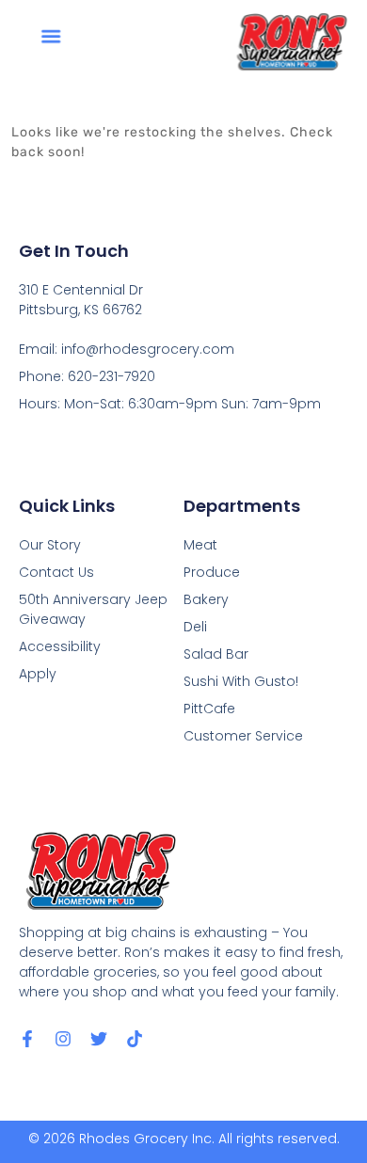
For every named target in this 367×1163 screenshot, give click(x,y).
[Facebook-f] (27, 1038)
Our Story (50, 544)
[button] (50, 35)
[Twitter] (98, 1038)
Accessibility (60, 646)
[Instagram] (63, 1038)
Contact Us (56, 572)
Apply (37, 673)
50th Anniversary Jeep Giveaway (93, 609)
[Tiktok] (134, 1038)
